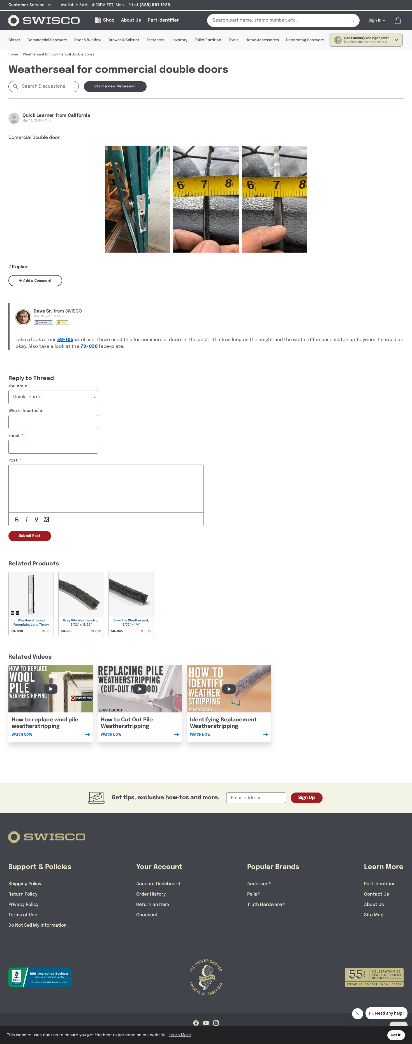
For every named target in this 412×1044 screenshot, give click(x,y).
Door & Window (87, 40)
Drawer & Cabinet (124, 40)
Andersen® (259, 884)
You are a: (18, 386)
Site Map (373, 915)
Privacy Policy (23, 904)
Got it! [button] (396, 1035)
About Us (374, 904)
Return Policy (23, 894)
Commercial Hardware (47, 40)
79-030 (89, 346)
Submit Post (29, 536)
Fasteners (155, 40)
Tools (233, 40)
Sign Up (306, 797)
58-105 (65, 339)
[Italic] (26, 519)
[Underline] (36, 519)
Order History (151, 894)
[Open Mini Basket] (399, 20)
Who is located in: (26, 411)
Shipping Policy (24, 884)
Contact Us (376, 894)
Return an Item (152, 904)
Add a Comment (37, 281)
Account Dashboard (158, 884)
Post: (13, 460)
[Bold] (17, 519)
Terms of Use (22, 915)
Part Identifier (379, 884)
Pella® (253, 894)
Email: (14, 436)
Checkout (147, 915)
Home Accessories (262, 40)
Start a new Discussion (115, 86)
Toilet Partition (208, 40)
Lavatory (180, 40)
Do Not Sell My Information (37, 925)
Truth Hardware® (266, 904)
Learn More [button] (180, 1035)
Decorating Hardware (305, 40)
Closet (14, 40)
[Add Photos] (46, 519)
